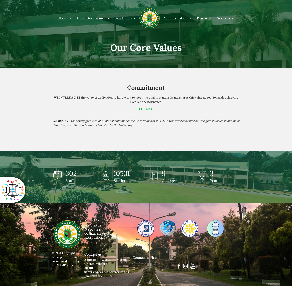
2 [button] (144, 109)
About (63, 18)
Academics (124, 18)
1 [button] (141, 109)
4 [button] (151, 109)
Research (204, 18)
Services (224, 18)
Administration (176, 18)
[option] (146, 95)
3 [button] (147, 109)
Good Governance (91, 18)
